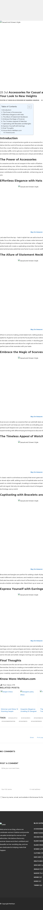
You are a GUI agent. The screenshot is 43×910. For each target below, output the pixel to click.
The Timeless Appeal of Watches (15, 121)
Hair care (37, 857)
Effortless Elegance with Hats (13, 114)
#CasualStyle (12, 718)
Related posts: (10, 132)
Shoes (36, 881)
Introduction (6, 110)
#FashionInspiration (8, 721)
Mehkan (12, 904)
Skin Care (37, 865)
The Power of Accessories (12, 112)
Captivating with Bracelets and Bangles (17, 124)
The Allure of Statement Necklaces (15, 117)
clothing (37, 853)
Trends (36, 885)
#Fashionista (23, 721)
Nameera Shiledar (32, 100)
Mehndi (36, 877)
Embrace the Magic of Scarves (14, 119)
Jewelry (37, 869)
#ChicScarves (25, 718)
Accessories (19, 100)
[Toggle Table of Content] (28, 107)
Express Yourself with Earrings (14, 126)
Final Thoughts (8, 128)
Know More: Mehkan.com (12, 130)
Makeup (36, 873)
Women (36, 849)
